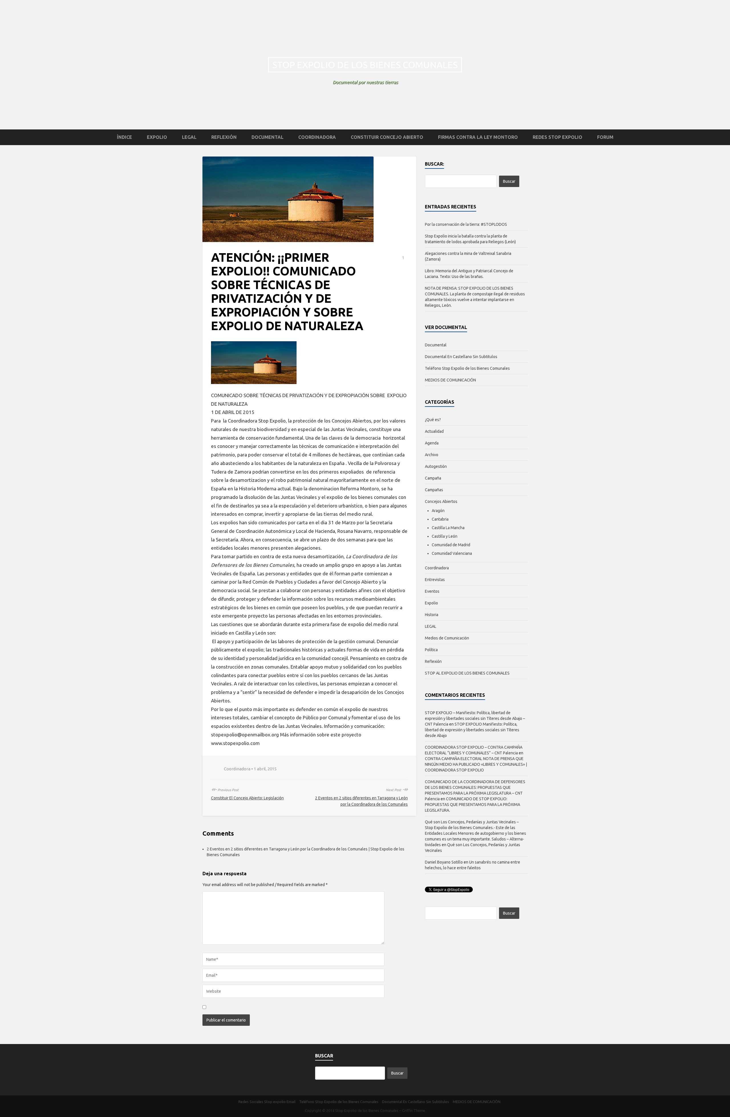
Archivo (431, 454)
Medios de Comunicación (447, 638)
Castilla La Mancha (448, 527)
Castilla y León (444, 536)
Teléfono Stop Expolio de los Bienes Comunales (467, 368)
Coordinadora (317, 137)
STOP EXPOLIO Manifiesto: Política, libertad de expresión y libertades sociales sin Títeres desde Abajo (472, 730)
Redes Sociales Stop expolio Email (266, 1102)
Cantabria (440, 519)
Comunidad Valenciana (452, 553)
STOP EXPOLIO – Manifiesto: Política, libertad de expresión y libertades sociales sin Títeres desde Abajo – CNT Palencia (475, 718)
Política (431, 649)
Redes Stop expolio (557, 137)
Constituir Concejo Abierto (387, 137)
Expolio (157, 137)
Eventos (432, 591)
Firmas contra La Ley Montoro (478, 137)
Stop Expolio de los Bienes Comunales (365, 65)
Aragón (438, 510)
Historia (431, 614)
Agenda (432, 443)
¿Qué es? (433, 419)
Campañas (434, 490)
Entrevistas (435, 579)
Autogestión (436, 466)
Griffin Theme (413, 1110)
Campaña (433, 478)
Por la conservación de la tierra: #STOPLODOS (466, 224)
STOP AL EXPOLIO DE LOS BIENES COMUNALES (467, 673)
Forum (605, 137)
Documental (267, 137)
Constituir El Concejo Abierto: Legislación (247, 798)
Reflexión (224, 137)
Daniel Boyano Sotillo (444, 862)
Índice (124, 137)
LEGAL (189, 137)
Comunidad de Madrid (451, 545)
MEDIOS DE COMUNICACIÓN (450, 380)
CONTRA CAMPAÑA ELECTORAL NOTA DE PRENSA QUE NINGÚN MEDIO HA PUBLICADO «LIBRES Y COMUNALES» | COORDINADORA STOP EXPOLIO (476, 764)
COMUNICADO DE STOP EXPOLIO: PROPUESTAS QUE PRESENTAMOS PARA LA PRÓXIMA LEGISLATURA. (472, 805)
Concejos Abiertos (441, 501)
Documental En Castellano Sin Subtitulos (461, 356)
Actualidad (434, 431)
